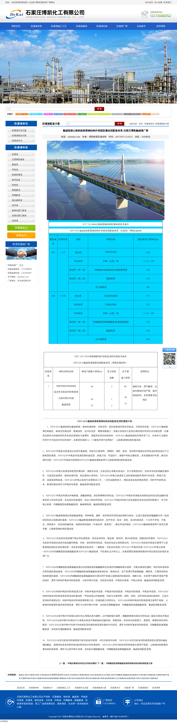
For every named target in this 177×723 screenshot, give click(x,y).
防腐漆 (15, 154)
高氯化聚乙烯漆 (19, 215)
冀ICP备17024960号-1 (119, 717)
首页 (141, 124)
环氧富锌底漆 (111, 252)
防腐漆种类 (36, 26)
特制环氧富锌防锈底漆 (66, 386)
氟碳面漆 (84, 231)
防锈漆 (15, 185)
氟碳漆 (15, 164)
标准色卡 (21, 235)
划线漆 (15, 221)
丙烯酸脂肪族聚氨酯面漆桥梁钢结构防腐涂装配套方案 (129, 663)
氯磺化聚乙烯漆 (19, 210)
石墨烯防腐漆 (18, 159)
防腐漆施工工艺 (59, 26)
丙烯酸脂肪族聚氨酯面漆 (105, 270)
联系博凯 (161, 26)
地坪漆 (15, 205)
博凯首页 (15, 26)
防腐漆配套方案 (19, 135)
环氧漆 (15, 170)
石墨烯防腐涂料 (56, 675)
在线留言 (141, 26)
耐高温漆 (16, 180)
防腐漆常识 (17, 141)
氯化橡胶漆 (17, 200)
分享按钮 (4, 721)
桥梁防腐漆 (17, 175)
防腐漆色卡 (21, 227)
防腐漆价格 (101, 26)
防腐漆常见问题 (19, 130)
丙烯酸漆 (16, 195)
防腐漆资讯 (149, 124)
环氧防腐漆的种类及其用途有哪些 (82, 663)
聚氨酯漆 (16, 190)
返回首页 (21, 688)
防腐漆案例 (81, 26)
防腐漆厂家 (122, 26)
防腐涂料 (138, 231)
